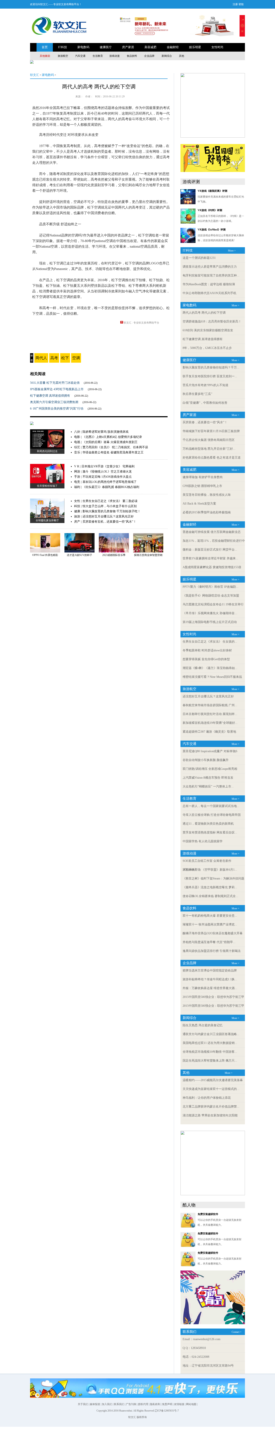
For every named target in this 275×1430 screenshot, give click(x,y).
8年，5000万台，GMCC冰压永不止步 (207, 348)
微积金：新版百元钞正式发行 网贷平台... (210, 549)
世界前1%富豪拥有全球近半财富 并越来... (210, 558)
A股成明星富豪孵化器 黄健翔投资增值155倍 (212, 567)
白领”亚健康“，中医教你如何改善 (205, 402)
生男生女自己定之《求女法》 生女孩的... (210, 641)
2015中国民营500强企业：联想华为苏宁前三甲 (213, 997)
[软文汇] (59, 35)
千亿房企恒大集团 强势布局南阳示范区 (209, 440)
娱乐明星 (195, 47)
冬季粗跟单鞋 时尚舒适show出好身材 (207, 650)
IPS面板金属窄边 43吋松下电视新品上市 (57, 389)
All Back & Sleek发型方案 (199, 503)
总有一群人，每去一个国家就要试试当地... (211, 806)
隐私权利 (155, 1404)
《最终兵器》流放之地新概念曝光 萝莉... (210, 887)
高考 (54, 358)
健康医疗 (106, 47)
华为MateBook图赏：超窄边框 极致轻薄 (209, 284)
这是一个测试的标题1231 (199, 257)
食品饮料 (132, 55)
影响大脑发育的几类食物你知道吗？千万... (211, 367)
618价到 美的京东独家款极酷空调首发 (208, 330)
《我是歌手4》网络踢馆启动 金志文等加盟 (211, 595)
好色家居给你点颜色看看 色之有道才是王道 (212, 457)
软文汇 (34, 75)
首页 (45, 47)
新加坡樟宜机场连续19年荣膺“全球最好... (210, 722)
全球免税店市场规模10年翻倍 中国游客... (210, 1051)
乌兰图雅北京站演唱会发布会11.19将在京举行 (213, 604)
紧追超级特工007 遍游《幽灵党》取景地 (209, 731)
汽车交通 (80, 55)
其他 (181, 55)
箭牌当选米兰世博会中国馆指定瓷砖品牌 (210, 970)
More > (232, 250)
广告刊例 (131, 1404)
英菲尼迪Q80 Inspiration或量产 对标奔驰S (210, 751)
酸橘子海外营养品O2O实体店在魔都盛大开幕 (213, 933)
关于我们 (83, 1404)
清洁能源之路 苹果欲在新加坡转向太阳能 (210, 1115)
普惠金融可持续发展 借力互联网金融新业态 (212, 532)
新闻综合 (167, 55)
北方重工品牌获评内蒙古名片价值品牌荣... (211, 1106)
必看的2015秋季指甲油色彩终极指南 (207, 512)
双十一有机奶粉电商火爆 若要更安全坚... (210, 915)
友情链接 (179, 1404)
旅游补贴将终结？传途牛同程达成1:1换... (210, 979)
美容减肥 (150, 47)
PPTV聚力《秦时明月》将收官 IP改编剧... (210, 586)
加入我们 (107, 1404)
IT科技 (62, 47)
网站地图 (191, 1404)
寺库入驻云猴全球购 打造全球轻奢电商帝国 (212, 814)
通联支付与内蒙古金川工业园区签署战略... (211, 1034)
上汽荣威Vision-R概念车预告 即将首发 (208, 777)
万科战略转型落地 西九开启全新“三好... (209, 448)
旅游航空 (63, 55)
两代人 (41, 358)
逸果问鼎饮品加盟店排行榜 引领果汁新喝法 (212, 951)
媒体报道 (95, 1404)
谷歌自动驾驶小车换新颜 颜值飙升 (206, 760)
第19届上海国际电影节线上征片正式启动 (210, 622)
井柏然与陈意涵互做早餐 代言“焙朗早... (209, 942)
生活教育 (98, 55)
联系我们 (119, 1404)
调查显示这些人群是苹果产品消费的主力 (210, 266)
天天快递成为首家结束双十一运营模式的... (211, 1089)
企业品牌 (149, 55)
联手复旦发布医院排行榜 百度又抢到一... (210, 376)
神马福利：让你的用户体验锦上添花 (207, 1097)
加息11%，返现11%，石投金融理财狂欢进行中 (214, 540)
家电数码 (83, 47)
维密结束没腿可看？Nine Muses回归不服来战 (212, 676)
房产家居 (128, 47)
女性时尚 (217, 47)
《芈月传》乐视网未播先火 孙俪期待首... (210, 613)
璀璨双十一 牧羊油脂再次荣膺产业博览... (210, 924)
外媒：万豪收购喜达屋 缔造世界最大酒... (210, 988)
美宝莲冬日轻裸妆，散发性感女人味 (207, 494)
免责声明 (167, 1404)
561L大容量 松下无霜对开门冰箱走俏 (54, 382)
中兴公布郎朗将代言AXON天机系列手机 (209, 293)
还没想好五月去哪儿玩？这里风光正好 (208, 696)
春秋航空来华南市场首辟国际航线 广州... (210, 705)
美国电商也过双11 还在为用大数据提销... (210, 1043)
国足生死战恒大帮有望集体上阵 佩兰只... (210, 1060)
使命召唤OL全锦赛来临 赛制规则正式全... (210, 896)
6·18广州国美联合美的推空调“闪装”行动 (56, 408)
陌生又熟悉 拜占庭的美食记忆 (203, 1025)
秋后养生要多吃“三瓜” (197, 394)
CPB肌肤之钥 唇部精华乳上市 (202, 486)
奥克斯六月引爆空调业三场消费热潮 (54, 402)
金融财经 (173, 47)
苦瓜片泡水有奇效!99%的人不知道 (205, 385)
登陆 (241, 4)
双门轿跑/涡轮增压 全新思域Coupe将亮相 (210, 768)
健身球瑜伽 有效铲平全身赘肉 (203, 477)
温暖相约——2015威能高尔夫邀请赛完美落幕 (213, 1080)
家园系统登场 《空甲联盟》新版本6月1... (210, 869)
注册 (235, 4)
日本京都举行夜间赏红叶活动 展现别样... (210, 714)
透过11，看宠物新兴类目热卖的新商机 (208, 823)
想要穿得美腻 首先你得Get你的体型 (206, 659)
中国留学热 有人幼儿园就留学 (203, 841)
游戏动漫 (114, 55)
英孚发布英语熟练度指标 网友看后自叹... (210, 832)
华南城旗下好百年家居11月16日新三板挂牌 (211, 431)
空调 (76, 358)
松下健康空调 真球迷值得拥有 (50, 395)
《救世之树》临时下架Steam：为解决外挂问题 (213, 878)
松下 (65, 358)
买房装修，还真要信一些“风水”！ (205, 422)
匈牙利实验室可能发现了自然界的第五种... (211, 275)
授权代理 (143, 1404)
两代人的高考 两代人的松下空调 (99, 86)
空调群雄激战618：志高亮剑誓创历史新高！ (212, 321)
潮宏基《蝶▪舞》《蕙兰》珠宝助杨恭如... (210, 668)
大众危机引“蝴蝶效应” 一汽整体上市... (208, 786)
